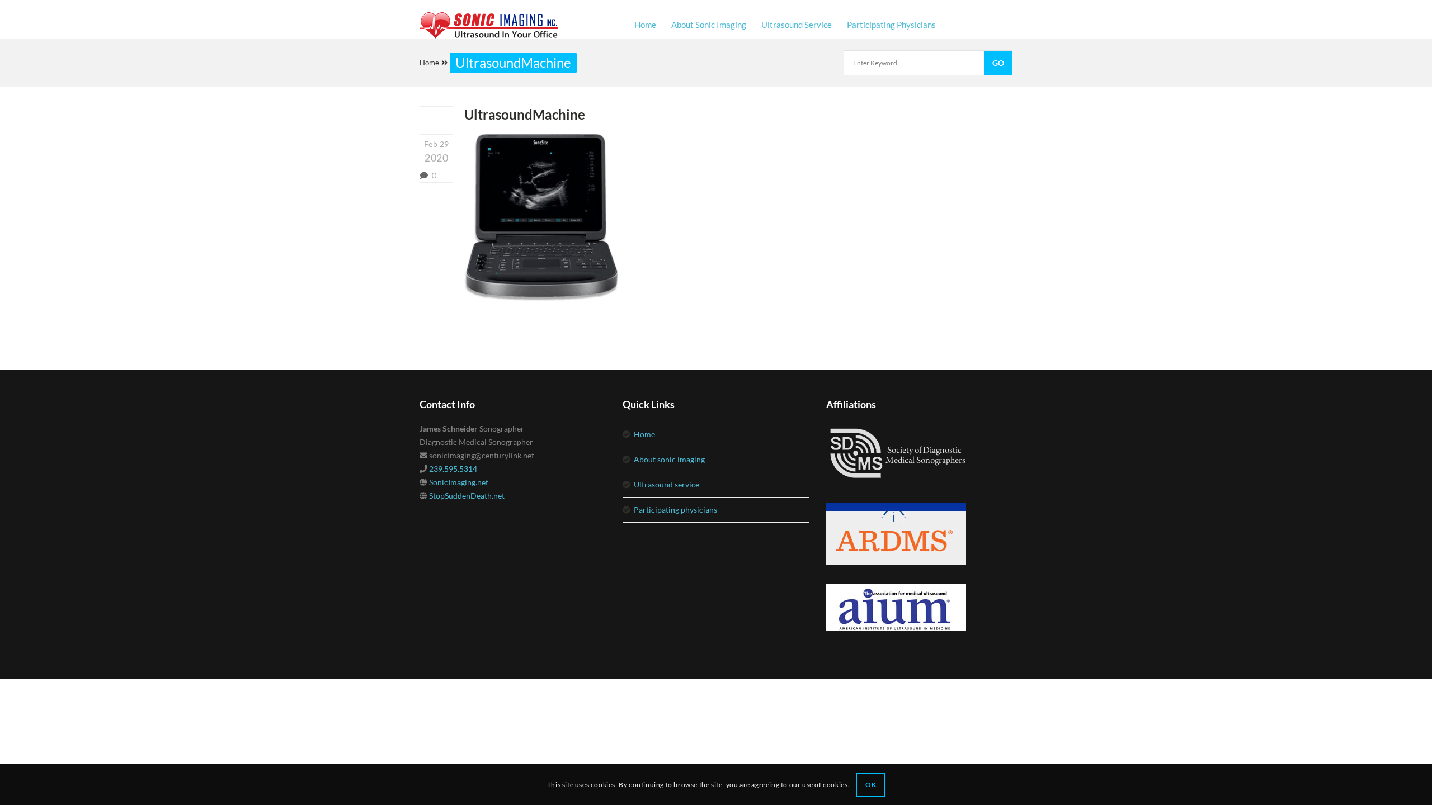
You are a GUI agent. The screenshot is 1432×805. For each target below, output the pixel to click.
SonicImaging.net (458, 482)
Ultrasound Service (666, 484)
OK (870, 784)
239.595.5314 (453, 468)
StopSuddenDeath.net (467, 495)
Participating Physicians (675, 509)
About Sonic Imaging (669, 459)
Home (429, 62)
